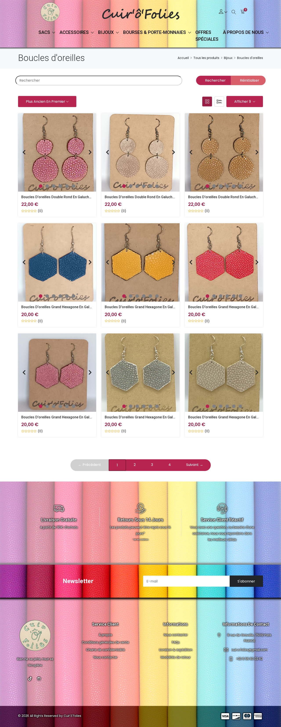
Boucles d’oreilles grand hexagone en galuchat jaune (149, 307)
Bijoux (106, 32)
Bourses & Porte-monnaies (155, 32)
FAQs (176, 642)
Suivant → (194, 464)
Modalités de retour (176, 657)
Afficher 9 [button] (243, 101)
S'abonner (246, 581)
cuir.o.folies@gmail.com (249, 650)
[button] (223, 12)
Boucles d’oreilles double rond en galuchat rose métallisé (69, 197)
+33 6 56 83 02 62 (249, 659)
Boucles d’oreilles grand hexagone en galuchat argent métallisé (157, 417)
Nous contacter (105, 657)
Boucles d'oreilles (250, 58)
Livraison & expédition (175, 650)
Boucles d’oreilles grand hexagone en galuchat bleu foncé (69, 307)
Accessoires (74, 32)
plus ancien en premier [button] (45, 101)
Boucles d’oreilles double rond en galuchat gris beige (149, 197)
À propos (105, 635)
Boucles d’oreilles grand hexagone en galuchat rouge (232, 307)
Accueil (183, 58)
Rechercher (215, 80)
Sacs (44, 32)
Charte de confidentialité (105, 650)
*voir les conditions (140, 539)
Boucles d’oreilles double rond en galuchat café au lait (233, 197)
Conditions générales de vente (105, 642)
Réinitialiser (249, 80)
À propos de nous (244, 32)
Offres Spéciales (206, 36)
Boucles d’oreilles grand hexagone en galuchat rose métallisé (72, 417)
